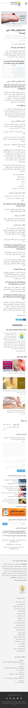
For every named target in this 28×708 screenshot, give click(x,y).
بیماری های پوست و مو (19, 623)
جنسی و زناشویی (21, 620)
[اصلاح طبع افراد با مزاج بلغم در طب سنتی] (22, 481)
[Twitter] (17, 698)
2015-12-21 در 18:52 (7, 424)
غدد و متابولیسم (21, 618)
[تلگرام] (6, 698)
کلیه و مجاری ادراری (20, 639)
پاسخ (5, 429)
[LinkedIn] (14, 698)
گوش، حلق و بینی (21, 613)
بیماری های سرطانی (20, 630)
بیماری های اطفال (21, 651)
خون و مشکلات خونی (19, 38)
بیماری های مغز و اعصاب (19, 627)
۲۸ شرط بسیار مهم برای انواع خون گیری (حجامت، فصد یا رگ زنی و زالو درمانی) (16, 411)
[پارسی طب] (15, 3)
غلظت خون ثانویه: (19, 76)
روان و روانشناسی (21, 616)
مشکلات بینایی (21, 646)
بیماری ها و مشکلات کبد (19, 641)
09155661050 (14, 578)
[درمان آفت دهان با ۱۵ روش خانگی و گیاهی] (22, 494)
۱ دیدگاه (5, 38)
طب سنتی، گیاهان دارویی (19, 606)
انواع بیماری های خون (17, 325)
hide (14, 65)
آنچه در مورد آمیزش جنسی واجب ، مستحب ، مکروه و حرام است (10, 487)
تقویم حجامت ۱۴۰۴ (16, 544)
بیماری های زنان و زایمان (19, 648)
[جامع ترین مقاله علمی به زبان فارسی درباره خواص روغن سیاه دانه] (22, 501)
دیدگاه (23, 442)
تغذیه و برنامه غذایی (20, 602)
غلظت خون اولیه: (19, 74)
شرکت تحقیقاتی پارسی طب (18, 36)
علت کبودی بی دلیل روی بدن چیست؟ (16, 373)
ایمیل (23, 465)
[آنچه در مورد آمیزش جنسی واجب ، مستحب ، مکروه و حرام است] (22, 488)
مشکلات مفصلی (21, 611)
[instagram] (10, 698)
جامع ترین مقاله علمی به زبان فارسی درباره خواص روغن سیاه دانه (10, 500)
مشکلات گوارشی (21, 634)
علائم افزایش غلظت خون (18, 68)
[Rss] (21, 698)
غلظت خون (12, 38)
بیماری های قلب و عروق (19, 637)
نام (24, 459)
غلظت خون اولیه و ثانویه (18, 72)
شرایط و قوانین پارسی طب (20, 580)
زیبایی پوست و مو (21, 604)
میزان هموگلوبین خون (18, 70)
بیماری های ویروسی (20, 625)
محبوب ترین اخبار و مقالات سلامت (17, 476)
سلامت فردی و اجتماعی (19, 609)
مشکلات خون (22, 644)
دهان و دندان (22, 632)
